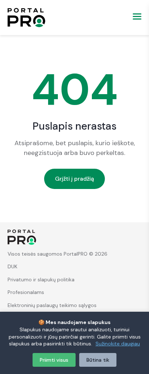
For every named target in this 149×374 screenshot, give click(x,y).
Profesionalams (26, 292)
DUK (12, 266)
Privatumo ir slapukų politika (41, 279)
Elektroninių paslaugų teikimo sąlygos (52, 305)
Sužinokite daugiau (117, 343)
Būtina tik (97, 360)
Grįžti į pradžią (74, 178)
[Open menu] (134, 17)
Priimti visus (54, 360)
